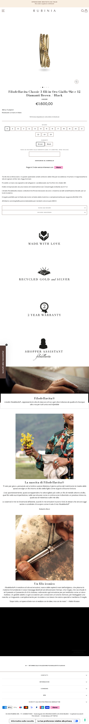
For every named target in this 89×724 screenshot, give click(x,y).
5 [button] (48, 87)
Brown (40, 144)
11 (23, 129)
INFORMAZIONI (44, 682)
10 (18, 129)
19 (69, 129)
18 (64, 129)
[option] (44, 3)
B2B (44, 695)
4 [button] (46, 87)
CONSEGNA (44, 688)
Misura (44, 125)
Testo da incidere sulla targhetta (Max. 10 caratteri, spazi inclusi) (44, 149)
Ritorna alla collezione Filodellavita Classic (46, 665)
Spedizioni (40, 117)
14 (40, 129)
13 (35, 129)
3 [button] (44, 87)
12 (29, 129)
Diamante (44, 140)
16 (52, 129)
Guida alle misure (44, 208)
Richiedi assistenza (44, 212)
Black (49, 144)
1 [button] (40, 87)
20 (76, 129)
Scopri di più (79, 652)
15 (46, 129)
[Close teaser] (6, 345)
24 (51, 134)
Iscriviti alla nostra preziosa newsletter (44, 702)
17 (58, 129)
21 (81, 129)
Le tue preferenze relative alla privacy (55, 721)
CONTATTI (44, 675)
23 (44, 134)
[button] (3, 362)
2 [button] (42, 87)
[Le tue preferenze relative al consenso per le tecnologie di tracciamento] (85, 720)
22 (38, 134)
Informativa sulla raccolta (22, 721)
